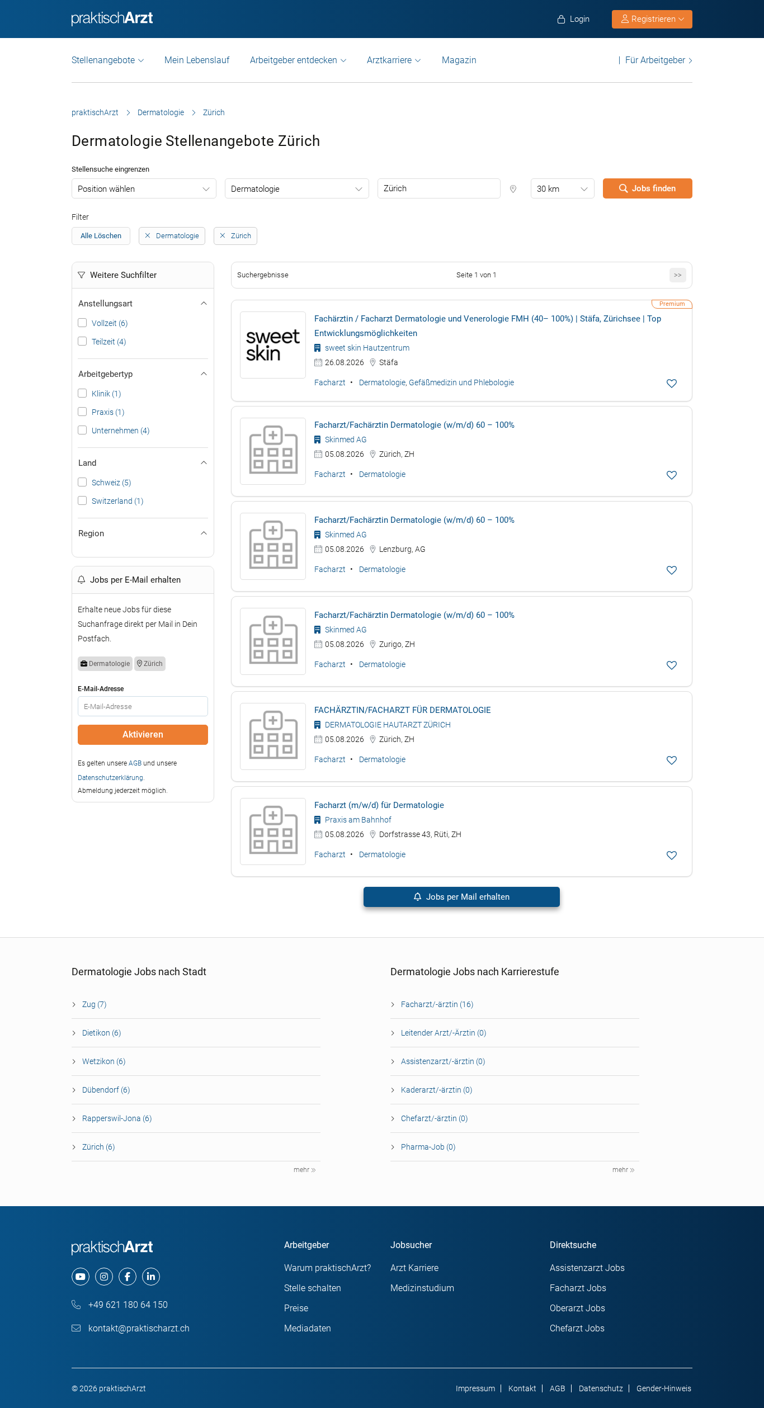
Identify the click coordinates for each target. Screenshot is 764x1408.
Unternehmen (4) (121, 430)
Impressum (475, 1388)
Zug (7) (94, 1004)
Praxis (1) (108, 412)
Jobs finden (654, 188)
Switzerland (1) (118, 501)
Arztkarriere (389, 60)
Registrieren (653, 19)
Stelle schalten (312, 1288)
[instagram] (104, 1277)
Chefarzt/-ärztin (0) (434, 1118)
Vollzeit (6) (110, 323)
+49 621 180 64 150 (127, 1305)
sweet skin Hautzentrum (366, 347)
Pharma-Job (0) (428, 1146)
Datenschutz (601, 1388)
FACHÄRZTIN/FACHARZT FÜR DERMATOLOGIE (402, 710)
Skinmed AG (345, 439)
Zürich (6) (98, 1146)
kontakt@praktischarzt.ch (138, 1328)
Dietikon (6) (101, 1032)
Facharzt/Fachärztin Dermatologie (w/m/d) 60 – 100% (414, 425)
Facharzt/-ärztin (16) (437, 1004)
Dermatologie (161, 112)
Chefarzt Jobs (577, 1328)
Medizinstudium (422, 1288)
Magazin (459, 60)
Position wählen (106, 189)
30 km (548, 189)
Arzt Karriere (414, 1268)
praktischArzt (95, 112)
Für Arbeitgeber (655, 60)
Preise (296, 1308)
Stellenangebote (103, 60)
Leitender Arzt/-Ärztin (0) (444, 1032)
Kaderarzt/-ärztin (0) (437, 1089)
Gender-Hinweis (663, 1388)
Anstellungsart (105, 304)
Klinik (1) (106, 393)
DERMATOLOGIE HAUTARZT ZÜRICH (387, 724)
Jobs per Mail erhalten (467, 897)
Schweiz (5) (111, 482)
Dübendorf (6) (106, 1089)
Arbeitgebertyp (105, 374)
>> (678, 275)
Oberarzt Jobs (577, 1308)
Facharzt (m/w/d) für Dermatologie (379, 805)
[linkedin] (151, 1277)
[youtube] (80, 1277)
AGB (135, 763)
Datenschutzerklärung (110, 778)
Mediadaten (307, 1328)
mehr (302, 1170)
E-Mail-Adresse (101, 689)
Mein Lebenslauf (196, 60)
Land (87, 463)
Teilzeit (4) (109, 341)
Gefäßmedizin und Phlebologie (461, 382)
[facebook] (127, 1277)
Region (91, 533)
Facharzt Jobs (578, 1288)
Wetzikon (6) (104, 1061)
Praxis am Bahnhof (357, 819)
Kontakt (522, 1388)
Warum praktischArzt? (327, 1268)
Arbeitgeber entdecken (293, 60)
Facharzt (330, 382)
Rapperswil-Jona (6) (117, 1118)
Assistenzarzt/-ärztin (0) (443, 1061)
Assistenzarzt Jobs (587, 1268)
